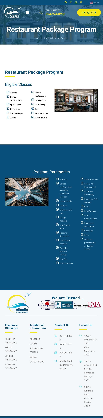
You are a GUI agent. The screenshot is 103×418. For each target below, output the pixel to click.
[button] (27, 12)
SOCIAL (33, 356)
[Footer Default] (47, 305)
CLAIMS (33, 343)
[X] (71, 2)
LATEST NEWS (37, 361)
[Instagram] (76, 2)
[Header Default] (11, 12)
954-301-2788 (66, 354)
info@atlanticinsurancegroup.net (66, 365)
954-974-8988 (66, 337)
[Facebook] (66, 2)
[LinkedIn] (81, 2)
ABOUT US (35, 338)
